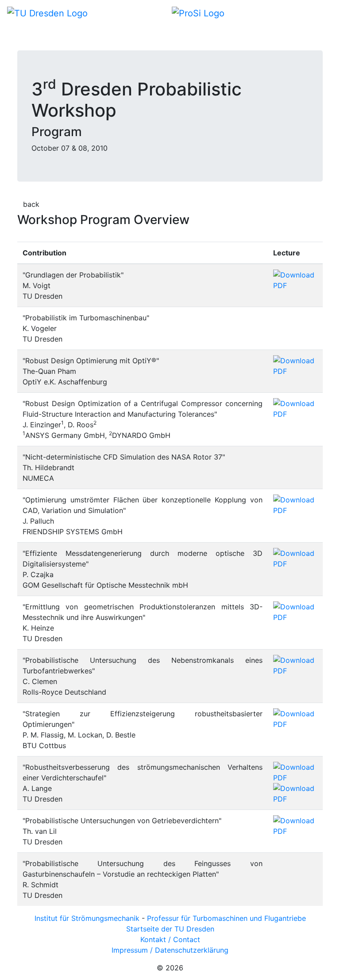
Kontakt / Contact (170, 939)
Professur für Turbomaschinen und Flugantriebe (226, 918)
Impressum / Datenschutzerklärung (170, 950)
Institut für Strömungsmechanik (87, 918)
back (31, 204)
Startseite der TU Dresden (170, 928)
